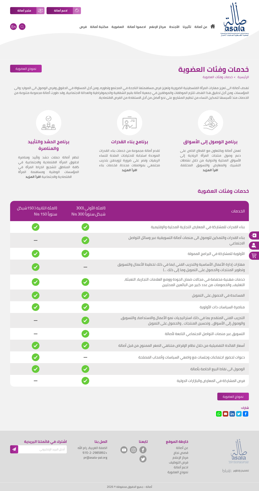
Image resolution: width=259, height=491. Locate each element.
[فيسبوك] (142, 449)
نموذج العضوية (26, 69)
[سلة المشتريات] (254, 256)
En (13, 26)
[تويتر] (142, 458)
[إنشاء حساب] (254, 246)
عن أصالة (182, 447)
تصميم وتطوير (241, 471)
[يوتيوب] (123, 449)
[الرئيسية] (212, 27)
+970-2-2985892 (95, 452)
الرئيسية (243, 77)
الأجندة (174, 27)
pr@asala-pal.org (95, 457)
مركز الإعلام (180, 457)
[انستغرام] (133, 449)
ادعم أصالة (181, 467)
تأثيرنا (187, 27)
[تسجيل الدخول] (254, 235)
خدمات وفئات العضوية (218, 77)
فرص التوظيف (178, 462)
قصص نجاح (181, 452)
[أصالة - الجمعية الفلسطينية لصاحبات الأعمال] (235, 19)
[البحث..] (22, 26)
